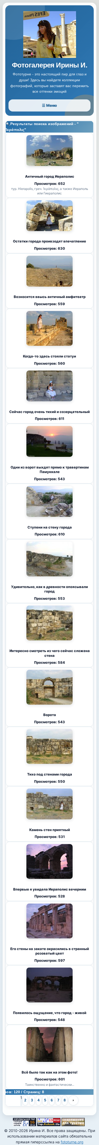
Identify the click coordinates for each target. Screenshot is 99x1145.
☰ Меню (49, 105)
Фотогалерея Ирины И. (49, 65)
